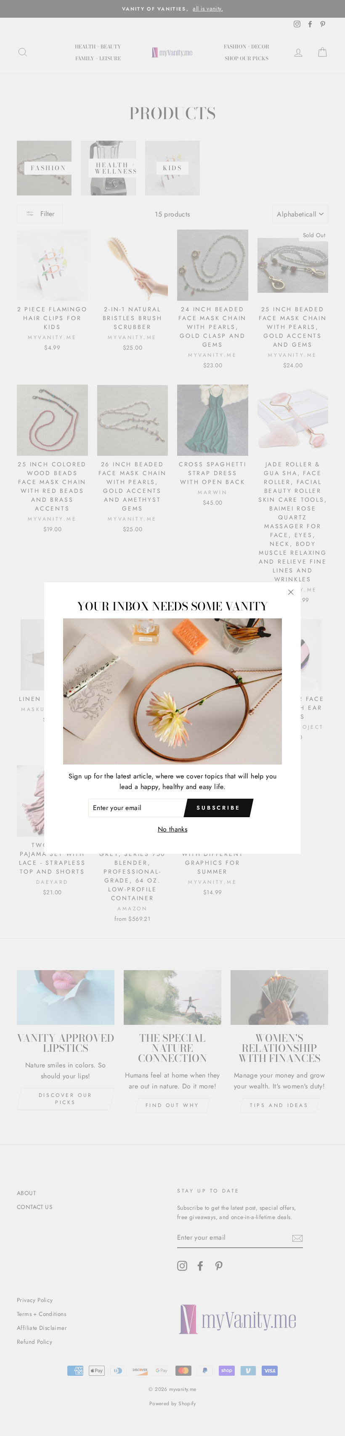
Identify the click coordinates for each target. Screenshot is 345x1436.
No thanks (173, 829)
